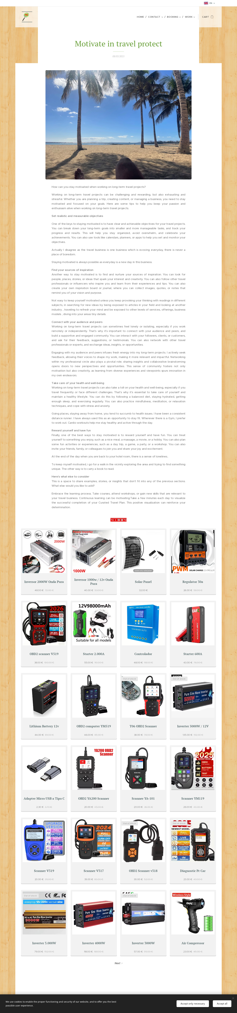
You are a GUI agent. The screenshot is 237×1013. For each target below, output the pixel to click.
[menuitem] (141, 17)
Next (117, 963)
